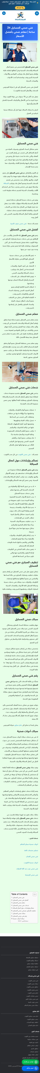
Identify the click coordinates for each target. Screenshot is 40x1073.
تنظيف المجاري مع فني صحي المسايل (24, 911)
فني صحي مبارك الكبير (32, 999)
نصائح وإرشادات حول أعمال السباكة (23, 908)
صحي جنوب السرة (33, 1002)
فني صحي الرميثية (31, 875)
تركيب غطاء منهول (33, 1055)
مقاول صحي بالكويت (32, 987)
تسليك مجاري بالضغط (32, 958)
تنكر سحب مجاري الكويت (31, 1016)
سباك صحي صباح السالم (31, 1005)
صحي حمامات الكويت (32, 996)
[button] (4, 13)
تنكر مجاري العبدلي (33, 1025)
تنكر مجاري (18, 725)
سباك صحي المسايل (19, 914)
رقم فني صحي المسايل (20, 916)
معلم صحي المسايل (19, 903)
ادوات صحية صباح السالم (29, 844)
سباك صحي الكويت (32, 984)
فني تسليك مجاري (33, 970)
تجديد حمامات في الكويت (31, 1036)
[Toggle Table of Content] (33, 894)
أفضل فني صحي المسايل (20, 900)
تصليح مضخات (34, 1052)
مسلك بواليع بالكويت (32, 961)
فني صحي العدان (32, 857)
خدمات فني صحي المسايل (21, 905)
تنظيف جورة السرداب (32, 1022)
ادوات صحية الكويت (31, 863)
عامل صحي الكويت (33, 993)
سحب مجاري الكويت (32, 1019)
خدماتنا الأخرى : (25, 921)
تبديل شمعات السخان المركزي (30, 1058)
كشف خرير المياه (33, 1042)
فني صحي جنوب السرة (18, 224)
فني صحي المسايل (18, 898)
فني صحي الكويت (24, 455)
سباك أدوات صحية (18, 919)
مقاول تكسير (34, 1049)
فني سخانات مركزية (33, 1039)
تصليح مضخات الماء (31, 851)
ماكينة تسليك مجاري (32, 964)
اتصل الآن (19, 8)
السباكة (6, 183)
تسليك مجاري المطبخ (32, 967)
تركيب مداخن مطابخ (32, 1045)
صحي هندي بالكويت (32, 990)
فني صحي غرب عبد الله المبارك (27, 869)
